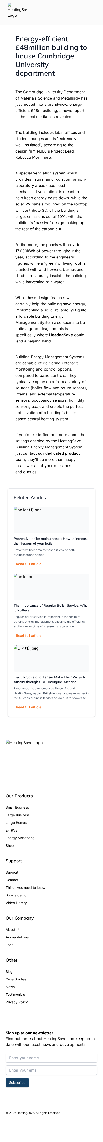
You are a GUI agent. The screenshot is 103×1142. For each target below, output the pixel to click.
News (10, 987)
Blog (9, 971)
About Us (13, 929)
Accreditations (17, 937)
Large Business (17, 815)
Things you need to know (25, 887)
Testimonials (15, 994)
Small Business (17, 807)
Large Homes (16, 823)
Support (12, 872)
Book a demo (16, 895)
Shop (10, 845)
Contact (12, 880)
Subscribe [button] (17, 1082)
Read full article (28, 564)
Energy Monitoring (20, 838)
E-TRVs (11, 830)
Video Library (16, 903)
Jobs (9, 945)
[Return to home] (17, 12)
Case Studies (16, 979)
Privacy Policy (17, 1002)
